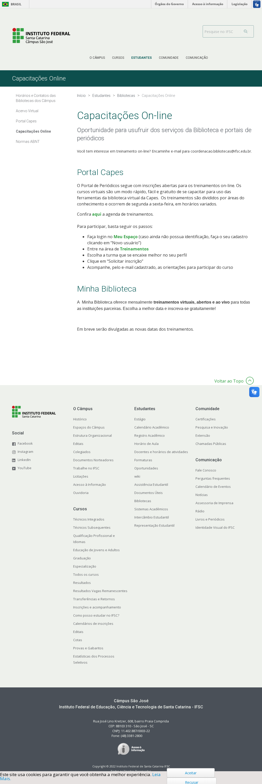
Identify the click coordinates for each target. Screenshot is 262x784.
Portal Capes (26, 121)
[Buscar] (246, 31)
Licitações (80, 476)
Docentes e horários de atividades (161, 451)
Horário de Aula (146, 443)
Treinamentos (135, 249)
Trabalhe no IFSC (86, 468)
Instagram (25, 451)
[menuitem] (97, 58)
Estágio (140, 419)
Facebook (25, 443)
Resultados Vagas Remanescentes (100, 591)
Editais (78, 443)
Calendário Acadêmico (151, 427)
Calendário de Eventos (213, 486)
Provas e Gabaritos (88, 648)
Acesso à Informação (89, 484)
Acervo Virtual (27, 111)
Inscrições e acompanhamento (97, 607)
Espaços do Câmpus (89, 427)
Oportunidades (146, 468)
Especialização (84, 566)
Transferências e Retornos (94, 599)
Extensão (202, 435)
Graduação (82, 558)
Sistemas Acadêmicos (151, 509)
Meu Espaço (126, 236)
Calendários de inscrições (93, 623)
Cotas (77, 640)
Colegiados (82, 451)
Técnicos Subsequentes (92, 527)
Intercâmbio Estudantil (151, 517)
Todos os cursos (86, 574)
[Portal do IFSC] (41, 36)
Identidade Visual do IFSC (215, 527)
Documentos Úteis (148, 492)
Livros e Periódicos (210, 519)
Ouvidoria (81, 492)
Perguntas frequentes (212, 478)
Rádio (199, 511)
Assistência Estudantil (151, 484)
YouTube (24, 468)
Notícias (201, 494)
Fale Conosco (205, 470)
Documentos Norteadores (93, 460)
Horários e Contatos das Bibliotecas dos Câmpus (36, 98)
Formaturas (143, 460)
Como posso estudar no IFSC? (96, 615)
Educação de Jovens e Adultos (96, 550)
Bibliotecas (142, 501)
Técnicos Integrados (88, 519)
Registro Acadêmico (149, 435)
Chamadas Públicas (210, 443)
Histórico (80, 419)
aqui (97, 214)
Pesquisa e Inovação (211, 427)
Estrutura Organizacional (92, 435)
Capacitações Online (33, 131)
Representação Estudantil (154, 525)
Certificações (205, 419)
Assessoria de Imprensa (214, 503)
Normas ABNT (28, 142)
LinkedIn (24, 459)
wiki (137, 476)
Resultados (82, 582)
